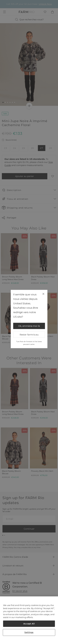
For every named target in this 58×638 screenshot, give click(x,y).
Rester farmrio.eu (29, 334)
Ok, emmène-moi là (29, 325)
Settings (28, 632)
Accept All (28, 623)
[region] (29, 617)
